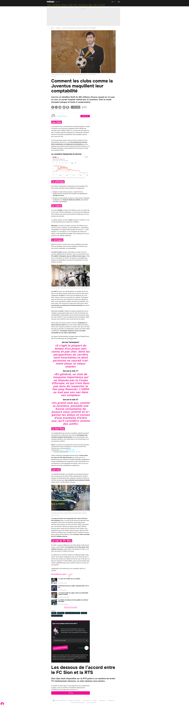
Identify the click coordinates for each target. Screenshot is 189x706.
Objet (53, 637)
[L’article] (83, 680)
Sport (75, 5)
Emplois (95, 700)
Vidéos (95, 5)
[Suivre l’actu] (84, 107)
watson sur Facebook (74, 700)
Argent (84, 613)
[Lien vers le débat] (64, 107)
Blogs (90, 5)
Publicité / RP (86, 700)
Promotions (101, 5)
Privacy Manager (91, 702)
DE (112, 2)
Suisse (49, 5)
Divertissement (82, 5)
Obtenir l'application (60, 700)
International (56, 5)
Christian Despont (62, 116)
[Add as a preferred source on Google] (75, 107)
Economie (64, 5)
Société (70, 5)
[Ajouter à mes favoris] (67, 107)
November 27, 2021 (75, 452)
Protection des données (77, 702)
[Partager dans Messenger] (56, 107)
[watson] (50, 2)
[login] (2, 703)
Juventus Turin (57, 615)
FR (116, 2)
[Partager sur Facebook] (52, 107)
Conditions (111, 700)
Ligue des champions (73, 613)
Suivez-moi (85, 116)
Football (61, 613)
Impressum (102, 700)
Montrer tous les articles (70, 607)
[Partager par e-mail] (59, 107)
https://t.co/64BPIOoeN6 (66, 450)
